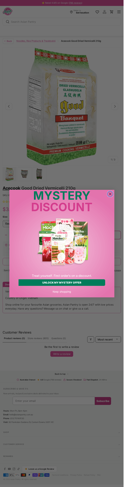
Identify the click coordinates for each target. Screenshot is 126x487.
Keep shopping (62, 291)
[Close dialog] (110, 194)
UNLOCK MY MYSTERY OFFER (61, 282)
